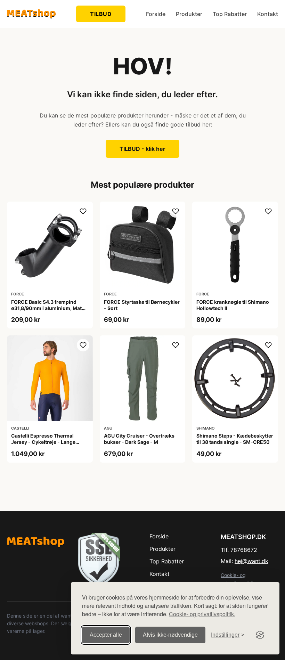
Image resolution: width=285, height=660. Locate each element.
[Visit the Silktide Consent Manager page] (260, 635)
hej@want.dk (251, 560)
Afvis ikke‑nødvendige (170, 635)
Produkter (189, 13)
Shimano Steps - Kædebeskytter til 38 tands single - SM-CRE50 (234, 439)
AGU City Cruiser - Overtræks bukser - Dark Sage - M (139, 439)
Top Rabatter (230, 13)
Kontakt (267, 13)
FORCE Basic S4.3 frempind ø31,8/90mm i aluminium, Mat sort (46, 308)
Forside (155, 13)
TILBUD (101, 13)
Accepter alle (106, 635)
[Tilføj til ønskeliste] (83, 211)
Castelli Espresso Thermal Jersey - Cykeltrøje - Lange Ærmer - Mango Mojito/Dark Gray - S (44, 445)
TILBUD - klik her (142, 148)
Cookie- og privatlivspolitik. (202, 614)
